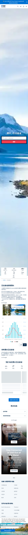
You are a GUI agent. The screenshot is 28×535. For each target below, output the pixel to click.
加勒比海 (16, 488)
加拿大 (4, 280)
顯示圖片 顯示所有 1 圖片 (17, 307)
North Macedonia (5, 507)
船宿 (6, 368)
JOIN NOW (14, 470)
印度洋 (3, 494)
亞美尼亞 (3, 516)
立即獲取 (14, 442)
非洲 (15, 497)
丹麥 (2, 513)
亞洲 (2, 488)
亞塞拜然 (16, 513)
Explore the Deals (13, 3)
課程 (22, 368)
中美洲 (15, 485)
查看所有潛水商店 (14, 400)
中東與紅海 (4, 485)
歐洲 (2, 497)
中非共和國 (16, 510)
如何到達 (5, 411)
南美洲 (15, 491)
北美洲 (3, 491)
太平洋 (15, 494)
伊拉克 (15, 516)
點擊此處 (23, 532)
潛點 (13, 368)
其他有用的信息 (6, 415)
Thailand (16, 507)
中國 (2, 510)
